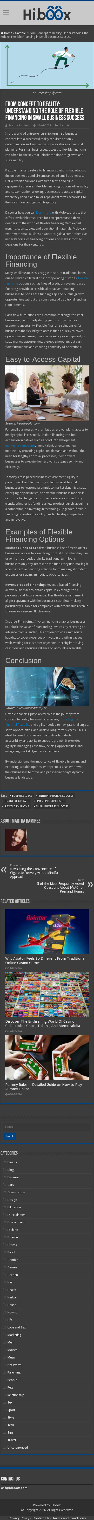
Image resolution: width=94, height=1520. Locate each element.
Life (10, 1320)
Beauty (12, 1162)
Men (10, 1342)
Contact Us (41, 1518)
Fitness (12, 1245)
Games (12, 1267)
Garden (12, 1275)
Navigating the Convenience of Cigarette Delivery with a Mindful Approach (34, 871)
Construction (16, 1192)
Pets (10, 1387)
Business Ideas (22, 795)
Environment (16, 1222)
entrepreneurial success (56, 795)
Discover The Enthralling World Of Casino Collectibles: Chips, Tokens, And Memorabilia (42, 1023)
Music (11, 1357)
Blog (10, 1170)
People (12, 1380)
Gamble (20, 33)
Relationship (15, 1395)
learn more (43, 212)
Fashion (12, 1230)
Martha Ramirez (19, 125)
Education (14, 1207)
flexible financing (17, 806)
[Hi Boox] (47, 12)
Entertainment (17, 1215)
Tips (10, 1432)
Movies (12, 1350)
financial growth (17, 801)
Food (11, 1252)
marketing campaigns (20, 445)
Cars (10, 1185)
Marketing (14, 1335)
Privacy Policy (18, 1518)
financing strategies (50, 801)
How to (12, 1312)
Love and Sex (16, 1327)
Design (12, 1200)
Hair (10, 1282)
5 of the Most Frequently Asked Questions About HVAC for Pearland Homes (60, 886)
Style (10, 1417)
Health (11, 1290)
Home (7, 33)
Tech (10, 1425)
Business (13, 1177)
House (11, 1305)
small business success (52, 806)
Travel (11, 1440)
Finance (12, 1237)
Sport (11, 1410)
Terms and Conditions (69, 1518)
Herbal (12, 1297)
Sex (10, 1402)
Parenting (14, 1372)
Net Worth (14, 1365)
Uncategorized (17, 1447)
